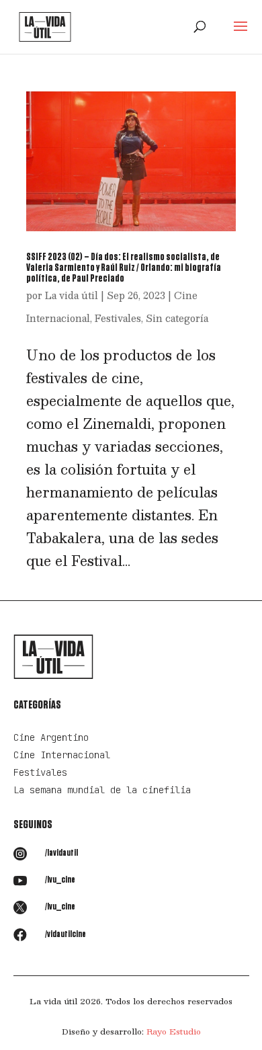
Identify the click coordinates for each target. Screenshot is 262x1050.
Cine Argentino (51, 737)
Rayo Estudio (173, 1031)
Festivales (118, 318)
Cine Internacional (61, 755)
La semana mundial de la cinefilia (102, 790)
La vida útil (71, 295)
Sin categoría (177, 318)
